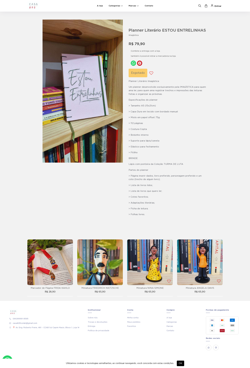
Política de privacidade (98, 330)
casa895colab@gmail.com (25, 323)
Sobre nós (93, 318)
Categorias (114, 6)
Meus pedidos (133, 322)
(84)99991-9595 (20, 319)
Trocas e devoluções (97, 322)
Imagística (134, 35)
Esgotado (138, 72)
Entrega (91, 326)
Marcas (132, 6)
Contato (149, 6)
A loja (100, 6)
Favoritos (131, 326)
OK (180, 363)
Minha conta (132, 318)
